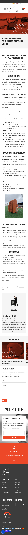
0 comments (21, 287)
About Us (4, 482)
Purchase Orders (5, 492)
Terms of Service (13, 376)
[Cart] (23, 9)
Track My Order (18, 485)
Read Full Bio (14, 309)
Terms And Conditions (20, 495)
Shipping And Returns (20, 490)
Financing (17, 487)
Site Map (3, 490)
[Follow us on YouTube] (23, 504)
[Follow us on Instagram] (20, 504)
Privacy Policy (5, 376)
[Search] (7, 9)
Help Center (4, 487)
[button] (14, 4)
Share (3, 289)
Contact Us (4, 485)
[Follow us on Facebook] (17, 504)
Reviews (4, 495)
